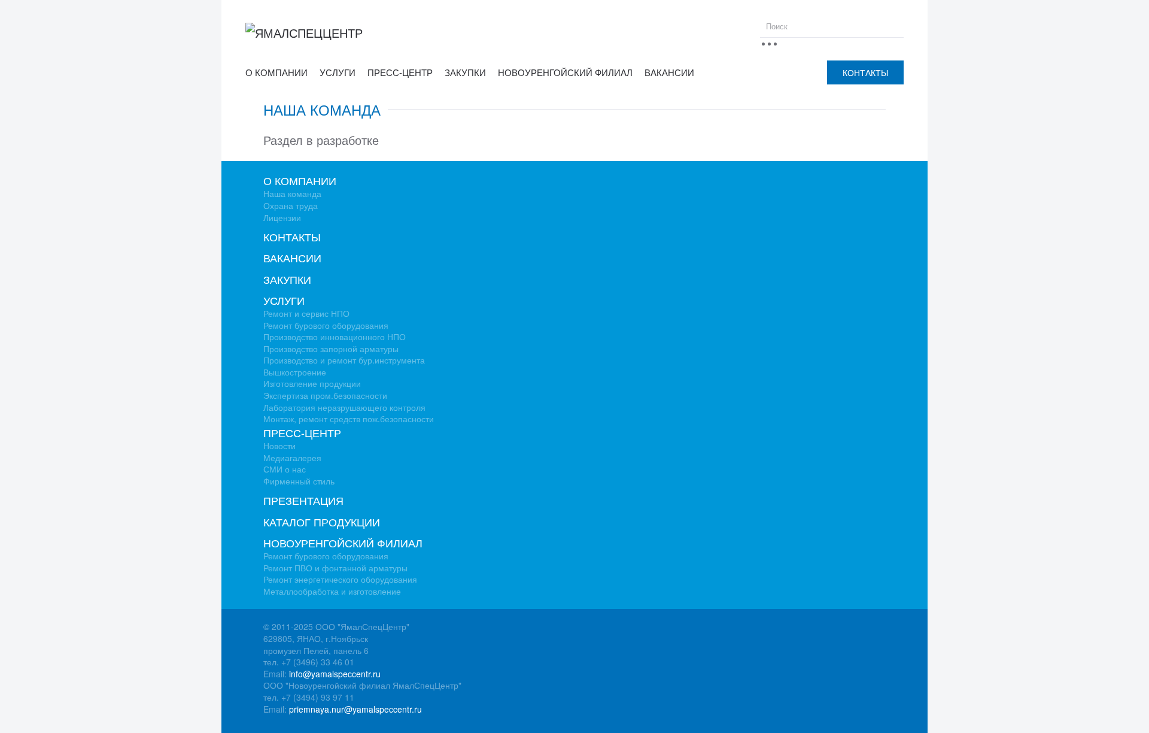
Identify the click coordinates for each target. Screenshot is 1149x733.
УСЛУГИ (337, 72)
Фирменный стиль (299, 481)
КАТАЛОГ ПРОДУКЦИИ (321, 521)
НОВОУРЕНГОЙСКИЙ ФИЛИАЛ (565, 72)
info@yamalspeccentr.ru (335, 674)
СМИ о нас (284, 469)
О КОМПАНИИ (276, 72)
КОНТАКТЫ (865, 72)
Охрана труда (290, 205)
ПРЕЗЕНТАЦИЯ (303, 500)
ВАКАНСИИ (669, 72)
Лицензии (282, 217)
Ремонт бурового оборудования (325, 325)
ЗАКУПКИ (465, 72)
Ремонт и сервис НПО (306, 313)
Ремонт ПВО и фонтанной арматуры (335, 568)
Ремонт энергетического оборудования (340, 579)
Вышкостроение (294, 372)
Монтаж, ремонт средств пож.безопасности (348, 419)
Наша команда (292, 193)
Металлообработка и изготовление (332, 591)
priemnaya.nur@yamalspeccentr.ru (355, 709)
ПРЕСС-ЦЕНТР (400, 72)
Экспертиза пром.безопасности (325, 395)
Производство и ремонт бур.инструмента (344, 360)
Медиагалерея (292, 458)
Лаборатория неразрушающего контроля (344, 407)
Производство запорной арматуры (331, 349)
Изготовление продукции (312, 383)
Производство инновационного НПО (334, 337)
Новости (279, 446)
